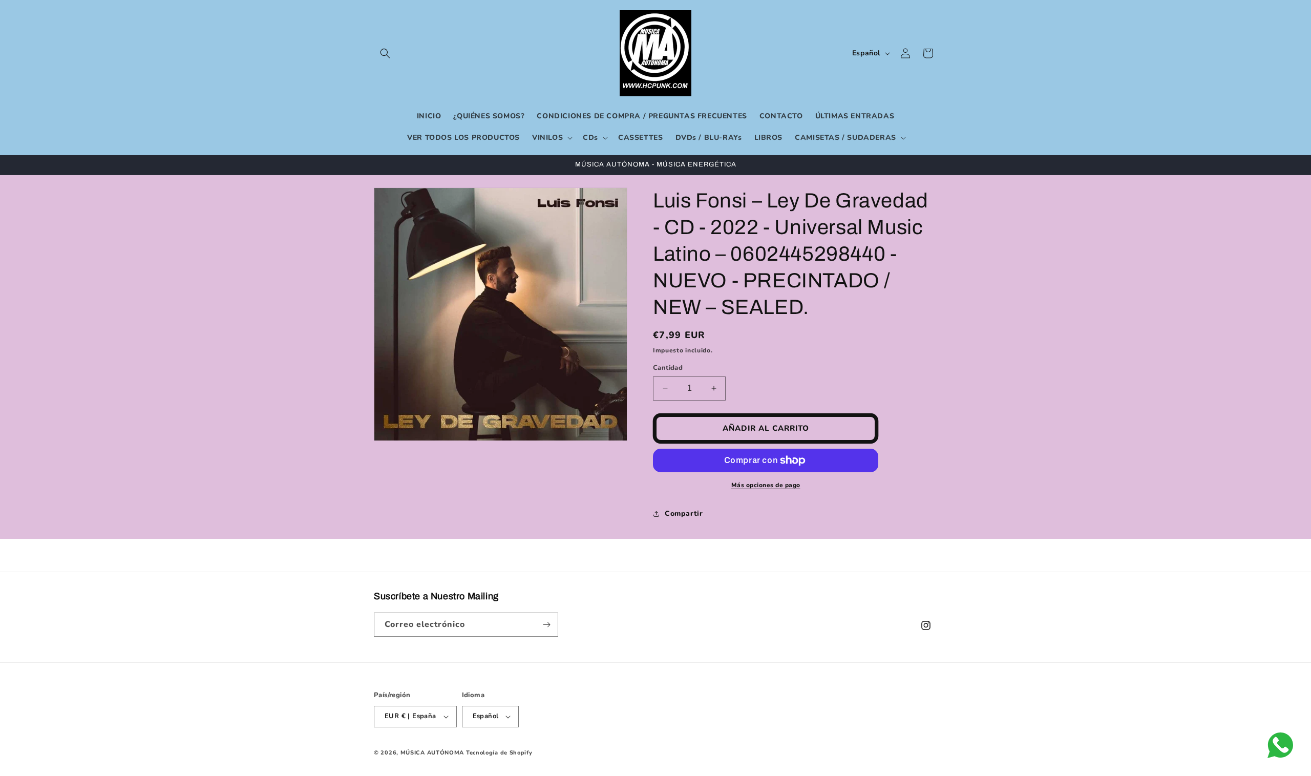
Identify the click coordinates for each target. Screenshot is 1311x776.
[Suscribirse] (546, 625)
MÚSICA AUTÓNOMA (432, 753)
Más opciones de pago (765, 485)
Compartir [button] (684, 513)
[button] (385, 53)
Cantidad (668, 367)
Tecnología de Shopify (499, 753)
